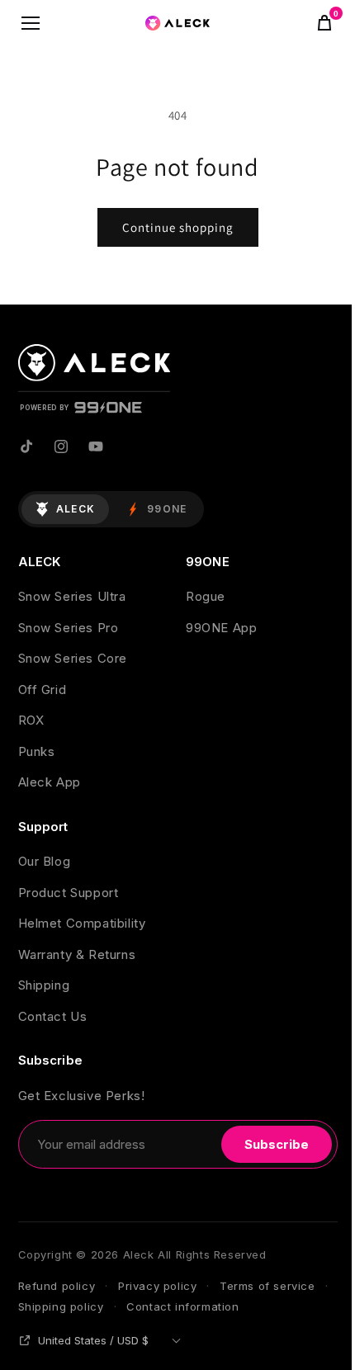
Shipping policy (61, 1306)
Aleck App (49, 782)
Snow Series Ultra (72, 596)
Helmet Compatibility (82, 923)
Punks (36, 751)
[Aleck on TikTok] (26, 446)
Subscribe (276, 1144)
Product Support (68, 892)
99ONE (167, 509)
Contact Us (53, 1016)
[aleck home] (177, 23)
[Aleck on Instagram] (61, 446)
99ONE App (221, 627)
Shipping (44, 985)
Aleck (76, 509)
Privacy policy (157, 1285)
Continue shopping (178, 227)
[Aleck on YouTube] (96, 446)
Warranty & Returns (77, 954)
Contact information (182, 1306)
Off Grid (42, 689)
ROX (31, 720)
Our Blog (44, 861)
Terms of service (267, 1285)
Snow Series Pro (68, 627)
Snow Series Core (73, 658)
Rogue (205, 596)
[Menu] (30, 23)
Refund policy (57, 1285)
